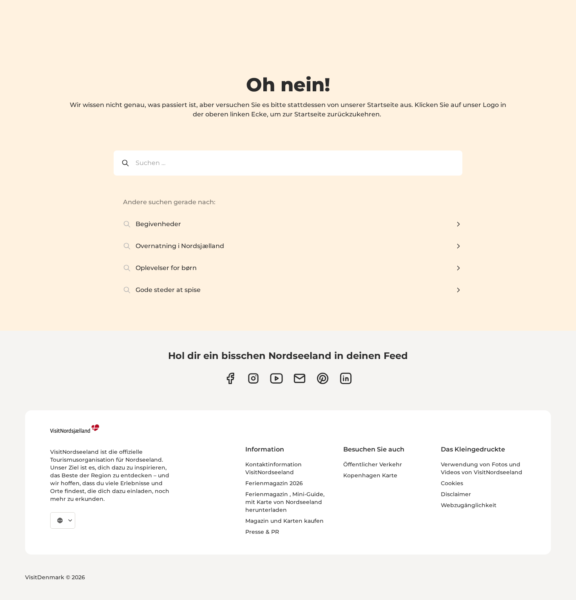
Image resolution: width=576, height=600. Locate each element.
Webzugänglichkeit (468, 505)
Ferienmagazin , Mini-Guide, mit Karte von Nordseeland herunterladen (284, 502)
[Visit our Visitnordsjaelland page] (276, 378)
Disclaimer (456, 494)
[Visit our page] (230, 378)
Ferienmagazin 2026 (274, 483)
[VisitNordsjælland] (74, 429)
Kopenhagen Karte (370, 475)
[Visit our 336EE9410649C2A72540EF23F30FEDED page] (299, 378)
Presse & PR (262, 531)
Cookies (452, 483)
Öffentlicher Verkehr (372, 464)
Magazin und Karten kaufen (284, 520)
